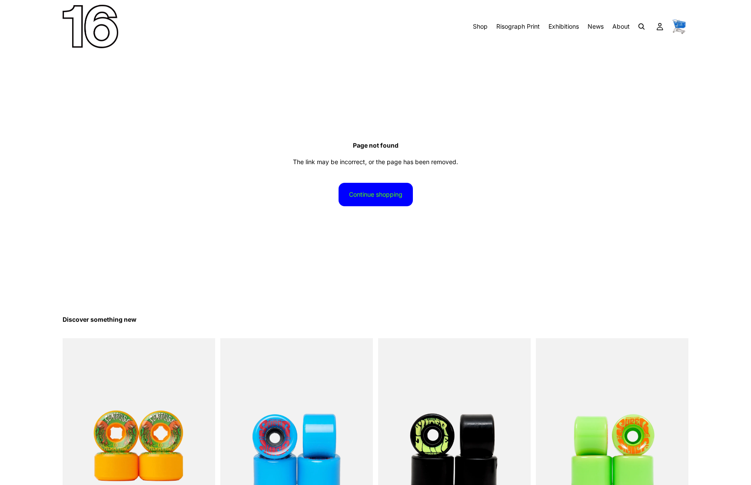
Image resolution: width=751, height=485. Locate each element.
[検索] (641, 26)
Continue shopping (375, 194)
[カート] (678, 26)
